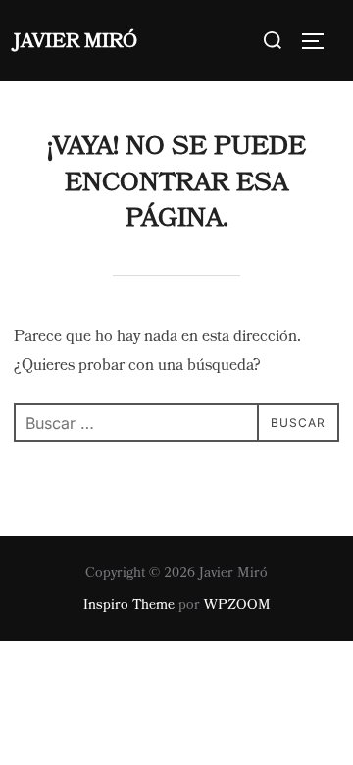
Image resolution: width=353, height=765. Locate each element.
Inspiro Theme (129, 605)
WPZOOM (237, 605)
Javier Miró (75, 41)
